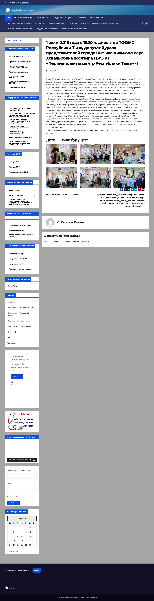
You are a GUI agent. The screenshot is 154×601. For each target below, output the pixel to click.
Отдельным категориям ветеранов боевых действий (63, 29)
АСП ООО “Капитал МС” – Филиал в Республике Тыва (95, 23)
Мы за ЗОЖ (12, 286)
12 (14, 536)
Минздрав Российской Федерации (20, 326)
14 (22, 536)
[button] (143, 23)
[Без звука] (30, 460)
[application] (22, 453)
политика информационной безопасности (18, 570)
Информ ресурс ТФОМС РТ (20, 29)
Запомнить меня (16, 496)
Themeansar (93, 597)
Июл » (15, 551)
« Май (9, 551)
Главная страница (23, 18)
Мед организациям (63, 18)
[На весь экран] (34, 460)
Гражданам (42, 18)
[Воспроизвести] (10, 460)
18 (10, 541)
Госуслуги (11, 302)
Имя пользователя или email (18, 470)
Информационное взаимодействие (25, 23)
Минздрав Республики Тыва (18, 321)
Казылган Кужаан (72, 222)
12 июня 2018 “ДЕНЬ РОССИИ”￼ (64, 195)
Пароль (10, 483)
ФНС (9, 337)
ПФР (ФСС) (12, 332)
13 (18, 536)
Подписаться (14, 40)
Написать (17, 376)
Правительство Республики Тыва (20, 307)
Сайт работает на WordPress (66, 597)
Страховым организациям (91, 18)
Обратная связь (56, 23)
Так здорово (12, 343)
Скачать (36, 570)
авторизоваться (85, 241)
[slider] (20, 459)
